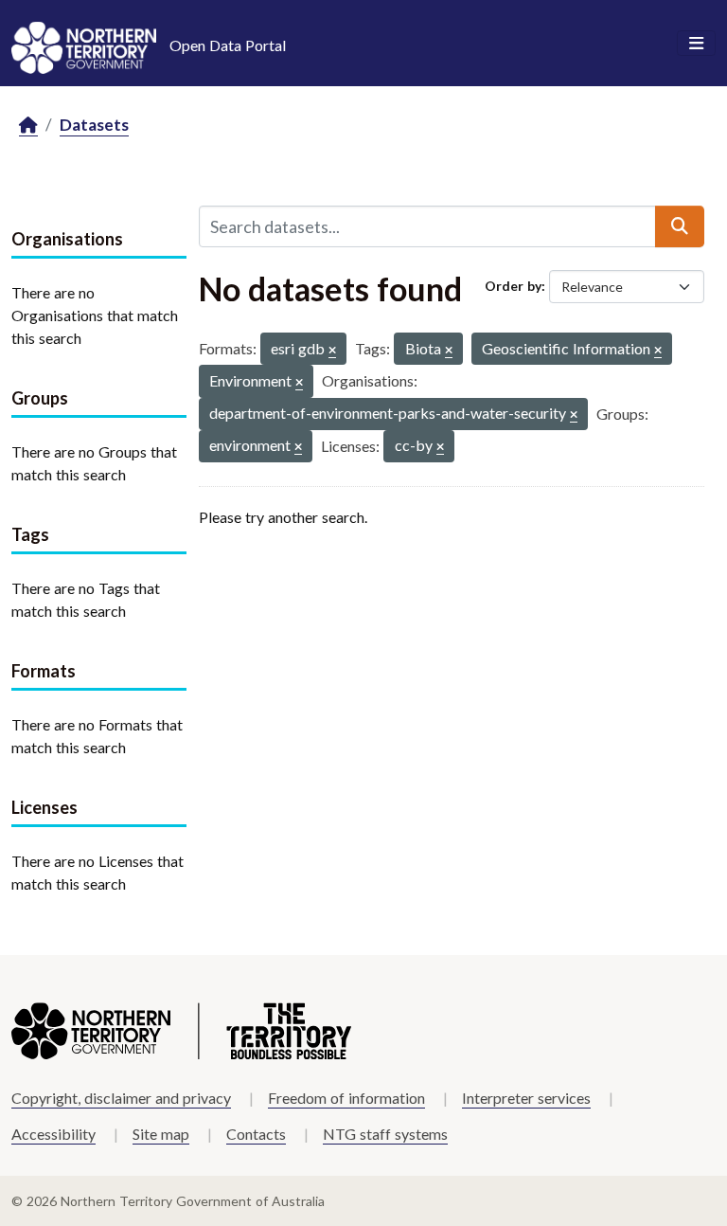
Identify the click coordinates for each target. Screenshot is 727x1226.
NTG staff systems (385, 1134)
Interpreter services (526, 1098)
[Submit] (679, 226)
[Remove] (332, 351)
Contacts (256, 1134)
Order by (513, 286)
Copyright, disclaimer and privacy (121, 1098)
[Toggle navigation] (696, 43)
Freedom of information (346, 1098)
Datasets (94, 125)
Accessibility (53, 1134)
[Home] (28, 125)
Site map (161, 1134)
